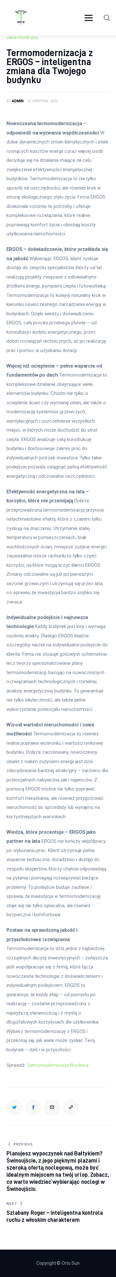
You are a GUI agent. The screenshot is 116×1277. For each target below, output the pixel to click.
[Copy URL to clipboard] (71, 1107)
